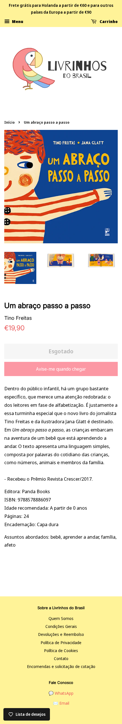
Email (64, 703)
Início (9, 122)
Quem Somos (61, 618)
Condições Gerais (61, 626)
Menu (17, 21)
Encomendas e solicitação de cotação (61, 666)
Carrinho (108, 21)
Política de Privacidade (61, 642)
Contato (61, 658)
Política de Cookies (61, 650)
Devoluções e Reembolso (61, 634)
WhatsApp (64, 693)
